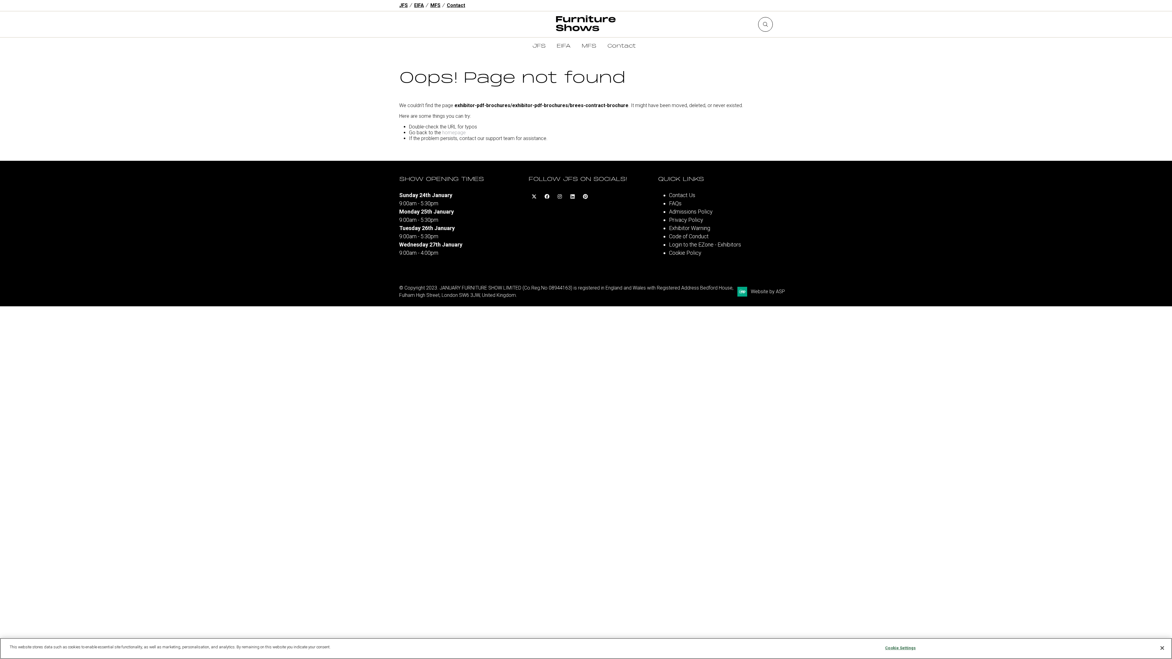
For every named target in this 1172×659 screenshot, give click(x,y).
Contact (456, 5)
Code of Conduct (689, 236)
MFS (435, 5)
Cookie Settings (900, 648)
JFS (403, 5)
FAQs (675, 203)
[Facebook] (546, 196)
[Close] (1162, 648)
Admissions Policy (691, 211)
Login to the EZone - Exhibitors (705, 244)
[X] (534, 196)
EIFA (419, 5)
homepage (454, 132)
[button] (765, 24)
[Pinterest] (585, 196)
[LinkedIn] (572, 196)
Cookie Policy (685, 253)
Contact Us (682, 195)
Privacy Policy (686, 220)
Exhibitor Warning (689, 228)
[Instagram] (559, 196)
